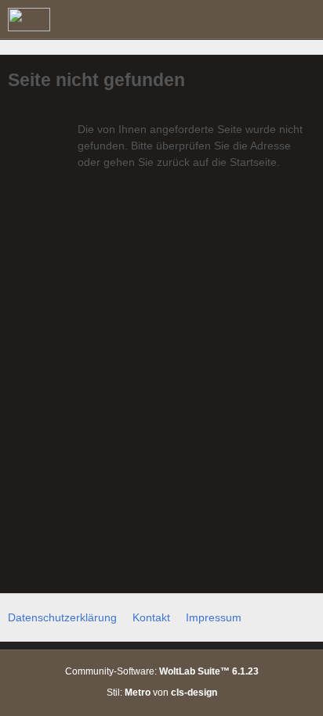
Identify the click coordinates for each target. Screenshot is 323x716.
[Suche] (224, 19)
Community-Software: (162, 671)
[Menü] (302, 19)
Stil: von (162, 692)
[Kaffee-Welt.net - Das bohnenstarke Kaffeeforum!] (29, 19)
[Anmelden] (263, 19)
